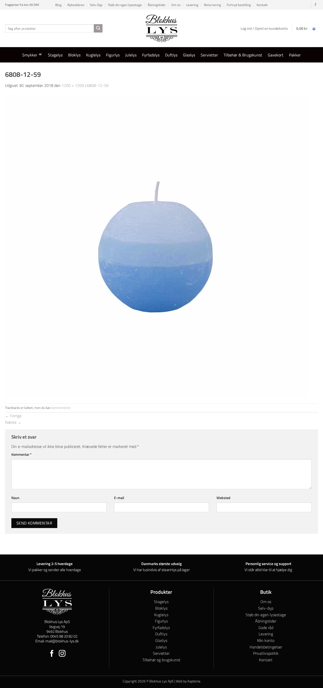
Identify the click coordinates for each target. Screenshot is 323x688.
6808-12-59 (98, 85)
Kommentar (21, 454)
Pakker (295, 55)
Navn (15, 498)
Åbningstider (157, 4)
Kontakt (262, 4)
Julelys (131, 55)
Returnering (212, 4)
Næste (13, 422)
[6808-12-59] (156, 246)
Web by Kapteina (188, 681)
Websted (223, 498)
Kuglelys (93, 55)
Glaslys (189, 55)
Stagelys (55, 55)
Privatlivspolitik (266, 653)
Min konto (265, 640)
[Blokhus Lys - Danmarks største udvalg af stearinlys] (161, 28)
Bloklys (74, 55)
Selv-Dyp (96, 4)
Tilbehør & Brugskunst (243, 55)
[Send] (98, 28)
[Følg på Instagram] (62, 654)
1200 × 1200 (73, 85)
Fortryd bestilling (239, 4)
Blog (58, 4)
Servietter (209, 55)
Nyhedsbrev (75, 4)
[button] (307, 28)
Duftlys (171, 55)
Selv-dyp (265, 608)
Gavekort (275, 55)
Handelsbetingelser (266, 647)
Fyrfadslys (150, 55)
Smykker (29, 55)
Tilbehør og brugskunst (161, 660)
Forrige (13, 416)
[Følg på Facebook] (315, 5)
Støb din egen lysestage (125, 4)
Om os (175, 4)
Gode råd (265, 628)
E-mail (119, 498)
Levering (192, 4)
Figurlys (113, 55)
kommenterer (60, 407)
